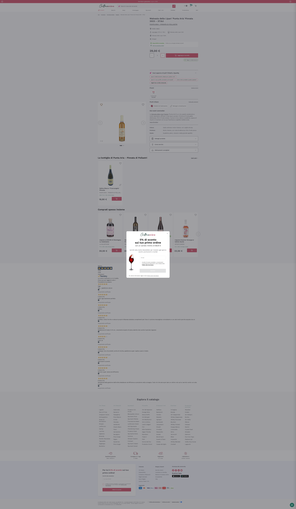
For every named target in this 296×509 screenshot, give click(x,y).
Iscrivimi (153, 270)
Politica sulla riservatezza (153, 275)
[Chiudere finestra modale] (167, 233)
